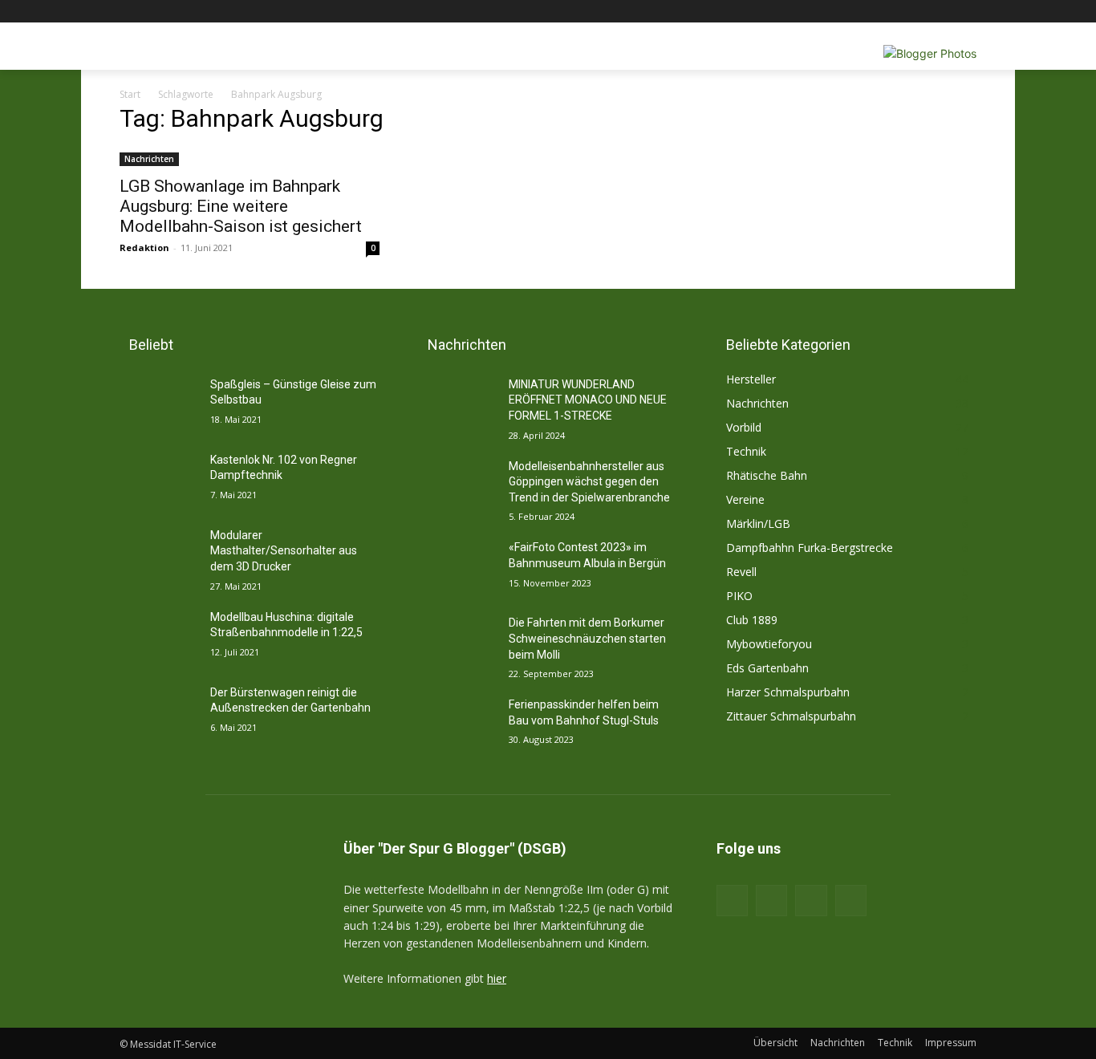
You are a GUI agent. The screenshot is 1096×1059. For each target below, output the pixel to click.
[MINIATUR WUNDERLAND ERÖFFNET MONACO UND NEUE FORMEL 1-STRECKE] (457, 404)
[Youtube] (967, 11)
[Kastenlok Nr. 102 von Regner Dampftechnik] (158, 479)
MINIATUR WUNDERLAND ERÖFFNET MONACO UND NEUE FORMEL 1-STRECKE (588, 400)
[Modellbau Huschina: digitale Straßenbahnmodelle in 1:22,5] (158, 637)
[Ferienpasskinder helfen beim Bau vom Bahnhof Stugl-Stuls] (457, 724)
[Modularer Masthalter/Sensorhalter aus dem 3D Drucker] (158, 555)
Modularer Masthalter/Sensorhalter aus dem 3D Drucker (283, 551)
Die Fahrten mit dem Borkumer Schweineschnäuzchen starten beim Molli (587, 638)
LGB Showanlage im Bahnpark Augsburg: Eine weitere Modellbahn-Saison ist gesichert (241, 206)
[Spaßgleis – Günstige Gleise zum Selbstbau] (158, 404)
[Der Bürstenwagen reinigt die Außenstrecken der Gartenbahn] (158, 712)
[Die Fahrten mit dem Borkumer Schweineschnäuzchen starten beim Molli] (457, 642)
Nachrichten (149, 158)
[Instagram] (900, 11)
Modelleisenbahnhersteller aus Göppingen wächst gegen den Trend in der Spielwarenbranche (589, 482)
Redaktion (144, 247)
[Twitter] (923, 11)
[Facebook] (878, 11)
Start (130, 94)
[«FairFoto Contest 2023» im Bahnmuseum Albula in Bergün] (457, 567)
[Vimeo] (945, 11)
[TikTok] (810, 900)
